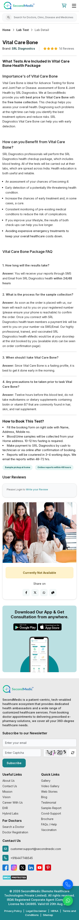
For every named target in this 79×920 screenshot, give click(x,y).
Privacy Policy (13, 911)
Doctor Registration (15, 832)
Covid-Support (51, 813)
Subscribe (14, 763)
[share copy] (53, 592)
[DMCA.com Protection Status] (14, 877)
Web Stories (49, 791)
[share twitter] (35, 592)
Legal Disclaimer (36, 911)
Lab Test (22, 30)
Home (6, 30)
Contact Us (9, 786)
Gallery (45, 780)
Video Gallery (50, 786)
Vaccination (49, 830)
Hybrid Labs (10, 813)
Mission (7, 791)
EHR (5, 808)
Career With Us (12, 802)
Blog (44, 797)
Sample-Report (51, 808)
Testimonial (48, 802)
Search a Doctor (13, 826)
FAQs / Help (49, 824)
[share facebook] (26, 592)
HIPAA (54, 911)
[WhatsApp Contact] (68, 900)
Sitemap (48, 915)
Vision (6, 797)
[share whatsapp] (44, 592)
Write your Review (37, 489)
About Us (8, 780)
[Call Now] (68, 883)
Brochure (47, 819)
